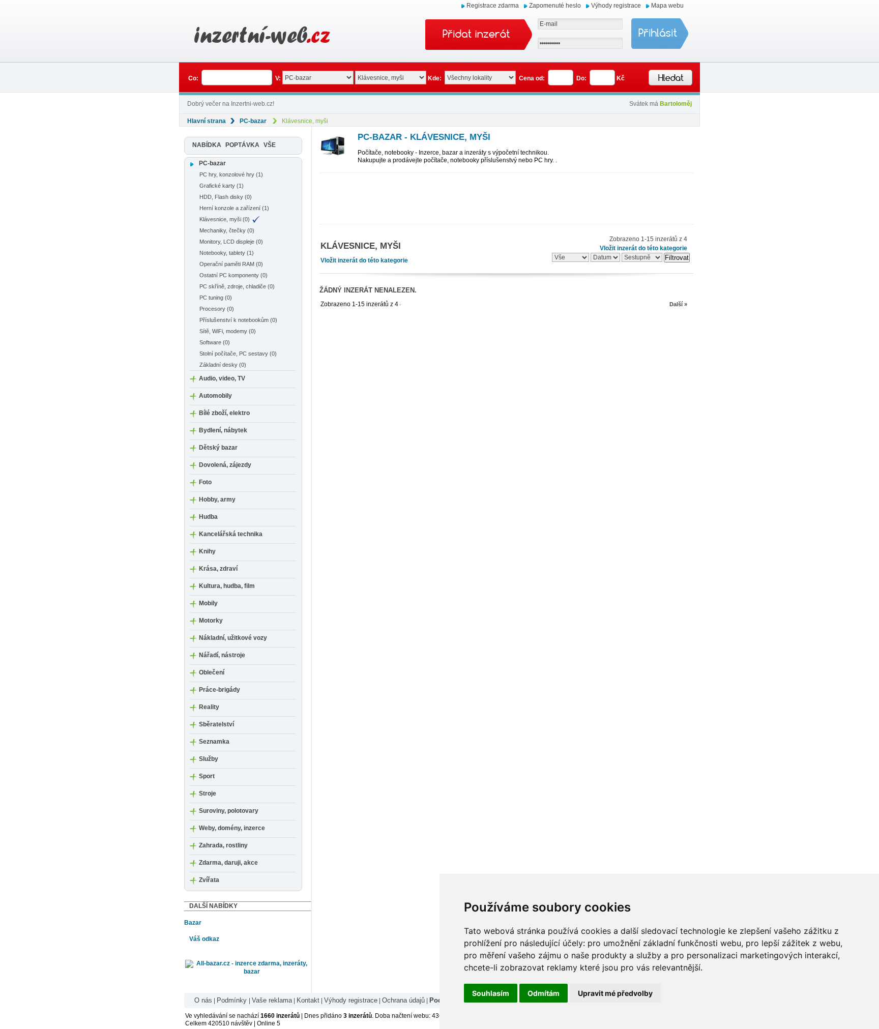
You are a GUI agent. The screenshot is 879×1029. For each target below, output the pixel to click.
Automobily (215, 395)
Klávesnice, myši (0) (224, 219)
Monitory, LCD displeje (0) (231, 242)
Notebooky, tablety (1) (226, 253)
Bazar (192, 922)
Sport (207, 776)
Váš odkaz (204, 939)
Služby (208, 758)
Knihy (207, 551)
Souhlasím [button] (490, 993)
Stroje (207, 793)
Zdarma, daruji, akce (228, 862)
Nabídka (206, 145)
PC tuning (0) (215, 298)
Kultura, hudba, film (227, 586)
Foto (205, 482)
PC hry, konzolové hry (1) (231, 174)
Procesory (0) (216, 309)
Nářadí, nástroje (222, 655)
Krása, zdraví (218, 568)
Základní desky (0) (222, 365)
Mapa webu (667, 5)
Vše (269, 145)
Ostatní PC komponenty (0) (233, 275)
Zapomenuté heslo (555, 5)
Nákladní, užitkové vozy (233, 637)
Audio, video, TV (222, 378)
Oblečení (211, 672)
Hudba (208, 516)
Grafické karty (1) (221, 186)
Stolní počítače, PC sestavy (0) (238, 353)
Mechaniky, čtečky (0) (226, 230)
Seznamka (214, 741)
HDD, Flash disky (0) (225, 197)
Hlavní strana (206, 121)
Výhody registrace (616, 5)
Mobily (208, 603)
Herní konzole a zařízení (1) (234, 208)
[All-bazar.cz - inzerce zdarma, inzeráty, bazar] (247, 967)
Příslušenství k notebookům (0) (238, 320)
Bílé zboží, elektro (224, 413)
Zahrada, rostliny (223, 845)
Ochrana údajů (403, 1000)
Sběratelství (216, 724)
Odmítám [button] (544, 993)
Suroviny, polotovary (228, 810)
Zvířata (209, 880)
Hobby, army (217, 499)
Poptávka (242, 145)
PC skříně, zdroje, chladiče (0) (237, 286)
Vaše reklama (272, 1000)
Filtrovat (677, 257)
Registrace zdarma (492, 5)
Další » (678, 304)
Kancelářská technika (230, 534)
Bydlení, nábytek (223, 430)
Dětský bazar (218, 447)
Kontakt (308, 1000)
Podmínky (233, 1000)
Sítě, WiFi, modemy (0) (227, 331)
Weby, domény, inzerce (232, 828)
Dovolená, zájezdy (225, 464)
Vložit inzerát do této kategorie (364, 260)
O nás (203, 1000)
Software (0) (214, 342)
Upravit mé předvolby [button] (615, 993)
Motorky (211, 620)
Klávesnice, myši (305, 121)
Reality (209, 707)
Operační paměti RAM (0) (231, 264)
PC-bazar (253, 121)
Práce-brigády (219, 689)
